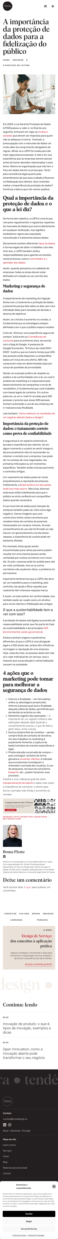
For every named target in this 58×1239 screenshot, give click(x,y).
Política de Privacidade (36, 1235)
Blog (5, 1162)
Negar (29, 1221)
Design (36, 914)
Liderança (16, 920)
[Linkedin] (4, 856)
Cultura (24, 914)
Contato (7, 1173)
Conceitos (10, 914)
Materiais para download (15, 1168)
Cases (6, 1156)
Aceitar (29, 1214)
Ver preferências (29, 1229)
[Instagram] (9, 1125)
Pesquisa (42, 920)
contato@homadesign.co (15, 1119)
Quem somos (9, 1145)
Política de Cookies (19, 1235)
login (28, 887)
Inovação (48, 914)
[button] (54, 1186)
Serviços (7, 1150)
